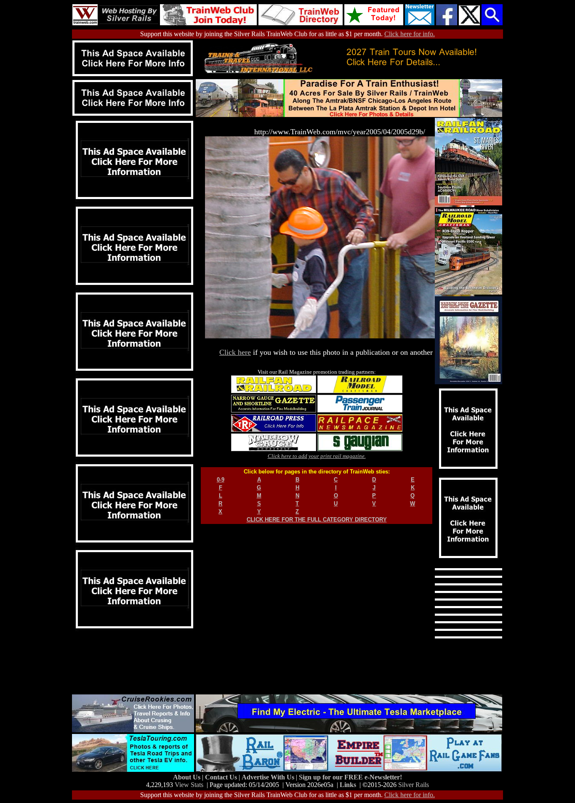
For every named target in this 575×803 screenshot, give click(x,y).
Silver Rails (413, 784)
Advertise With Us (269, 777)
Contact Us (222, 777)
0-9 (220, 479)
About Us (187, 777)
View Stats (189, 784)
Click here (235, 352)
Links (348, 784)
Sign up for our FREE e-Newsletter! (350, 777)
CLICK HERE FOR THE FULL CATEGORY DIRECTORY (317, 519)
